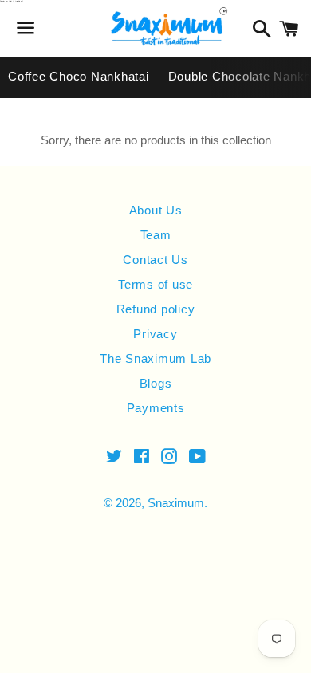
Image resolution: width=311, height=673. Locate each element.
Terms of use (155, 284)
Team (155, 235)
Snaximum (176, 503)
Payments (156, 408)
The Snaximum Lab (155, 358)
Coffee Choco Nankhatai (78, 76)
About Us (156, 210)
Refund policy (155, 309)
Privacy (155, 333)
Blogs (156, 383)
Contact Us (155, 259)
